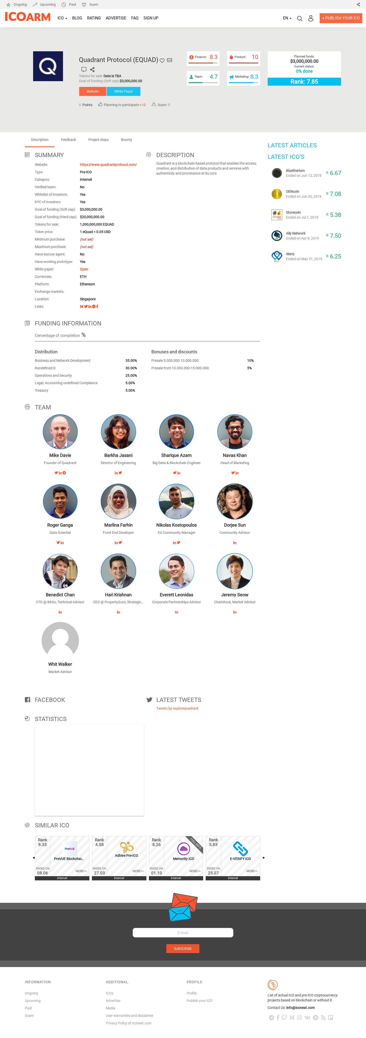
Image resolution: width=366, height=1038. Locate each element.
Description (40, 140)
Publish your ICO (199, 1001)
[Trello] (330, 1017)
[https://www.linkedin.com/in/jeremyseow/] (234, 612)
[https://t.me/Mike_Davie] (64, 473)
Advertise (116, 18)
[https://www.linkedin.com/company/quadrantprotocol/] (89, 306)
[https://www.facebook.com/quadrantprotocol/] (97, 306)
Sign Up (150, 18)
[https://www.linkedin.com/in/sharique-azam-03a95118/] (178, 473)
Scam (93, 4)
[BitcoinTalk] (316, 1017)
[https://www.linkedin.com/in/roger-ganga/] (62, 543)
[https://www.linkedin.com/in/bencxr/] (60, 612)
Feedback (68, 140)
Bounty (126, 140)
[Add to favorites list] (162, 60)
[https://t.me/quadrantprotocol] (94, 306)
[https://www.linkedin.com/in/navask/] (237, 473)
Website (93, 91)
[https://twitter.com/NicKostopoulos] (178, 543)
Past (72, 4)
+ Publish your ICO (341, 18)
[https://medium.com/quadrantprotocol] (81, 306)
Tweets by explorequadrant (177, 708)
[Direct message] (169, 60)
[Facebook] (278, 1017)
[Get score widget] (83, 69)
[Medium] (292, 1017)
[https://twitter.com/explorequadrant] (86, 306)
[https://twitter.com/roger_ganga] (58, 543)
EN (286, 18)
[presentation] (33, 857)
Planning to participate (124, 105)
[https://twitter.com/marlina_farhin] (120, 543)
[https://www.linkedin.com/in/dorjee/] (234, 543)
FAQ (134, 18)
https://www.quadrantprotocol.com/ (108, 165)
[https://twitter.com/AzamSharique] (175, 473)
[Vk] (307, 1017)
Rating (94, 18)
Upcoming (48, 4)
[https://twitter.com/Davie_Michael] (56, 473)
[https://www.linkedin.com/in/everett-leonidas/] (176, 612)
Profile (192, 993)
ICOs (109, 993)
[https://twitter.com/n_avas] (233, 473)
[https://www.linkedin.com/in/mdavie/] (60, 473)
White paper (123, 91)
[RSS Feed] (323, 1017)
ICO (61, 18)
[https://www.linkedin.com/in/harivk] (118, 612)
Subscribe (183, 949)
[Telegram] (271, 1017)
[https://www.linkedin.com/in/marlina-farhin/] (116, 543)
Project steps (98, 140)
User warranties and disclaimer (129, 1016)
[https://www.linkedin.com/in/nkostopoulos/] (174, 543)
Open (84, 269)
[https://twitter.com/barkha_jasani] (120, 473)
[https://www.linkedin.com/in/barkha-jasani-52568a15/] (116, 473)
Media (110, 1008)
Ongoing (20, 4)
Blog (77, 18)
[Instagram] (299, 1017)
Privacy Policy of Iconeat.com (128, 1023)
